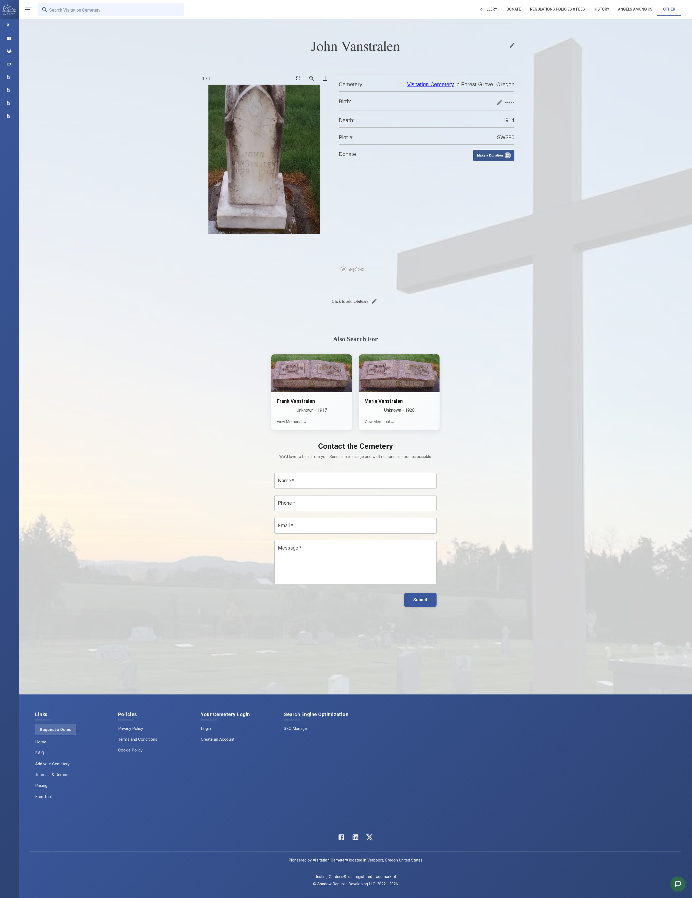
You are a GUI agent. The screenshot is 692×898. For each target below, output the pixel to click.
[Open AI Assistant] (678, 884)
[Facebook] (341, 838)
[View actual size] (311, 78)
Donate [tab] (514, 9)
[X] (369, 838)
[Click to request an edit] (512, 45)
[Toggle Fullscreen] (298, 78)
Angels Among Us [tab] (635, 9)
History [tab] (601, 9)
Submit (420, 599)
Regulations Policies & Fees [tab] (557, 9)
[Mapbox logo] (352, 269)
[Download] (325, 78)
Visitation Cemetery (430, 84)
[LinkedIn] (355, 838)
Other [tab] (669, 9)
